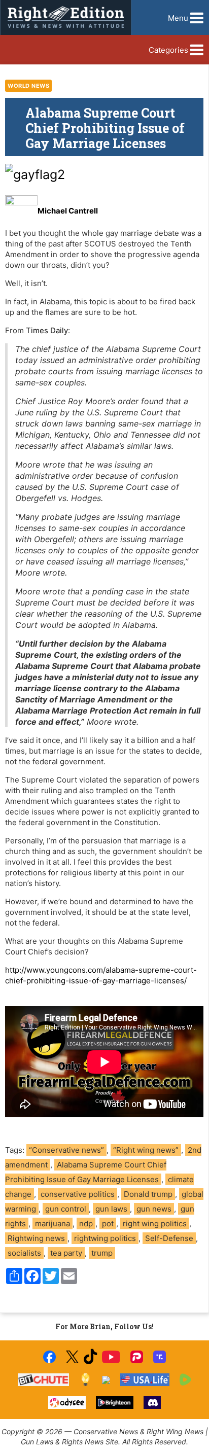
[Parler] (136, 1356)
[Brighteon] (115, 1402)
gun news (153, 1209)
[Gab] (106, 1380)
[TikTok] (90, 1357)
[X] (72, 1356)
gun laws (111, 1209)
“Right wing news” (146, 1150)
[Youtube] (111, 1356)
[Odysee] (66, 1402)
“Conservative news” (66, 1150)
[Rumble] (185, 1379)
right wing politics (155, 1223)
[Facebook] (49, 1356)
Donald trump (148, 1194)
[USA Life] (145, 1379)
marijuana (52, 1223)
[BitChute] (43, 1379)
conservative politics (78, 1194)
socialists (24, 1253)
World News (28, 85)
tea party (66, 1253)
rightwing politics (105, 1238)
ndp (86, 1223)
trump (102, 1253)
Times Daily (47, 330)
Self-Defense (169, 1238)
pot (108, 1223)
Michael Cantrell (68, 211)
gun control (65, 1209)
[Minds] (85, 1379)
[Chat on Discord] (152, 1402)
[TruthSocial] (159, 1356)
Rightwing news (36, 1238)
